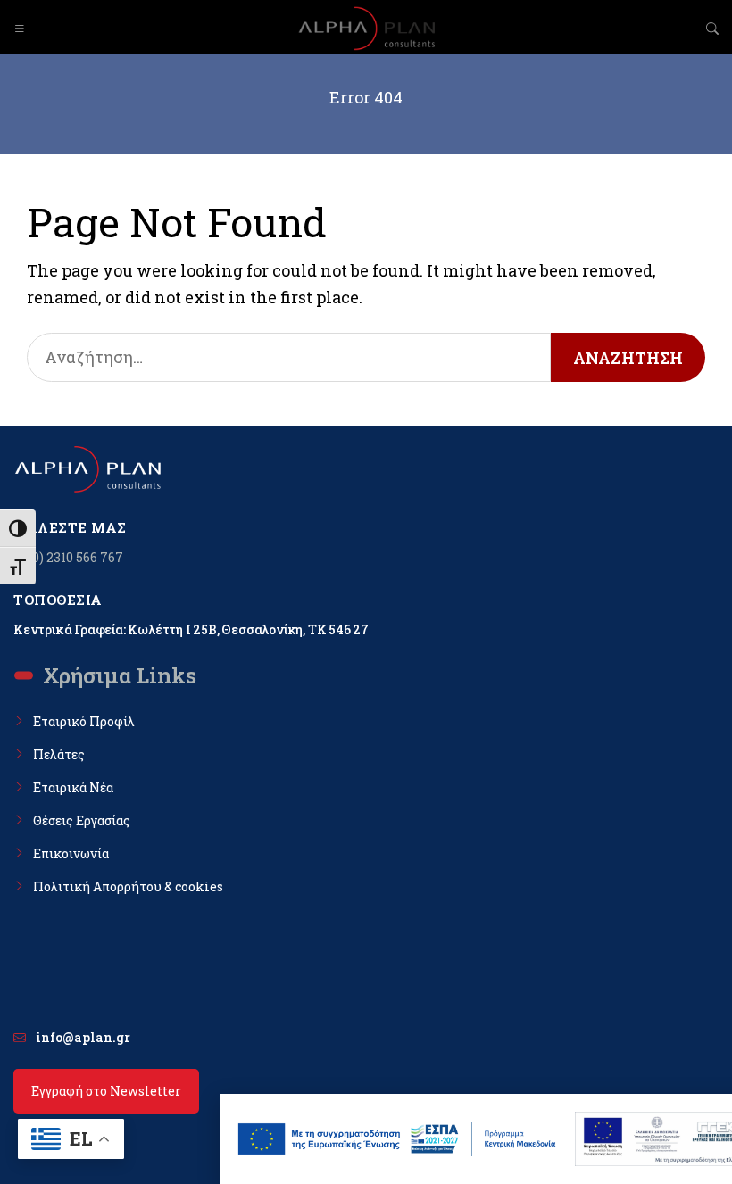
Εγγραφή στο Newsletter (106, 1090)
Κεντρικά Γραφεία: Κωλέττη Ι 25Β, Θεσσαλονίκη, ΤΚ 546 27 (191, 629)
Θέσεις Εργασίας (81, 820)
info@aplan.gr (83, 1037)
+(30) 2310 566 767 (68, 557)
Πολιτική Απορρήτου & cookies (128, 886)
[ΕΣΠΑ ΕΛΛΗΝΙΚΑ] (397, 1139)
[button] (19, 28)
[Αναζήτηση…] (289, 357)
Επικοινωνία (71, 853)
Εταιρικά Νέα (73, 787)
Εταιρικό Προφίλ (84, 721)
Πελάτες (59, 754)
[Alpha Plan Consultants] (366, 28)
